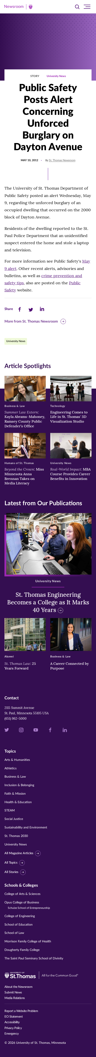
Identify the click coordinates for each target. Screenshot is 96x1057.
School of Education (18, 924)
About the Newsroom (18, 987)
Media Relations (14, 998)
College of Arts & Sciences (22, 894)
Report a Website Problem (21, 1011)
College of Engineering (19, 916)
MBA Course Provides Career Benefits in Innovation (70, 474)
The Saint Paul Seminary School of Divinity (33, 958)
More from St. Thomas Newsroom (31, 321)
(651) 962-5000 (15, 719)
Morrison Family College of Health (27, 941)
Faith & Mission (15, 793)
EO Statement (13, 1016)
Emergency (11, 1033)
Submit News (13, 992)
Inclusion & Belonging (19, 785)
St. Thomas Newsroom (62, 160)
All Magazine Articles (18, 853)
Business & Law (15, 776)
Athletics (10, 768)
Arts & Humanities (17, 760)
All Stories (11, 872)
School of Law (14, 933)
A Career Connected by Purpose (69, 665)
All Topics (10, 862)
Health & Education (18, 802)
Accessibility (12, 1022)
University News (56, 76)
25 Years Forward (20, 665)
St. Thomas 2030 (16, 836)
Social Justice (13, 819)
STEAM (9, 810)
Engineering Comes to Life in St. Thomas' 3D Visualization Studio (69, 417)
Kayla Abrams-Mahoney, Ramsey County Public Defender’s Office (24, 419)
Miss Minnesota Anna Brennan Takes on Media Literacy (24, 476)
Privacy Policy (13, 1028)
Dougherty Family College (22, 950)
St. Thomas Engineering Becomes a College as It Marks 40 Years (48, 602)
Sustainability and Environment (25, 827)
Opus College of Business (27, 905)
